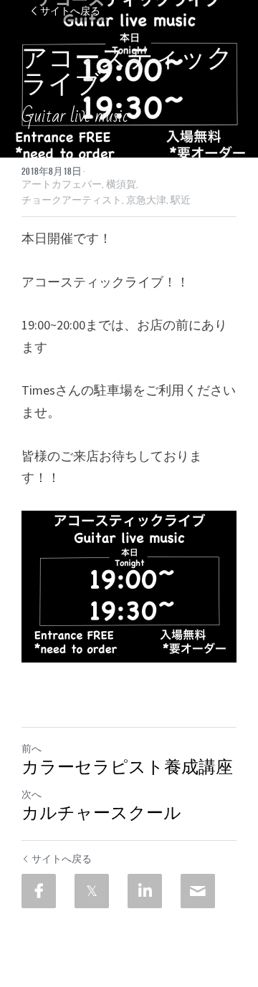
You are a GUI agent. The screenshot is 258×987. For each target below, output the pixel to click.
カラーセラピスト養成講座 (127, 767)
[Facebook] (39, 891)
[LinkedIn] (145, 891)
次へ (32, 794)
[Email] (198, 891)
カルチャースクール (101, 813)
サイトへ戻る (70, 10)
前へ (32, 748)
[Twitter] (92, 891)
